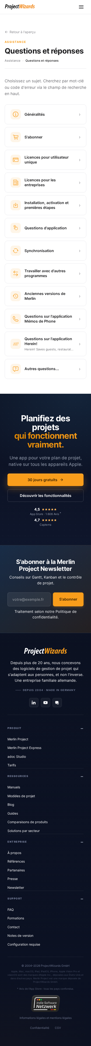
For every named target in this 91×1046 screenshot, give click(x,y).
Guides (12, 813)
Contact (13, 927)
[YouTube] (45, 702)
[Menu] (81, 7)
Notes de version (20, 935)
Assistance (13, 60)
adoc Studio (16, 756)
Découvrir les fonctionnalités (45, 495)
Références (16, 861)
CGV (58, 1028)
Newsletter (15, 887)
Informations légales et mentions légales (46, 1018)
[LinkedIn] (33, 702)
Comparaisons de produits (27, 822)
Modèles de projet (21, 796)
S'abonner (68, 599)
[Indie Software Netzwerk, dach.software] (45, 1003)
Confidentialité (39, 1028)
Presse (12, 879)
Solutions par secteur (23, 831)
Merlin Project (17, 739)
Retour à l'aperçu (22, 32)
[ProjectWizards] (45, 651)
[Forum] (57, 702)
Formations (15, 918)
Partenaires (16, 870)
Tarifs (11, 765)
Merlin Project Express (24, 748)
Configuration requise (23, 944)
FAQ (10, 910)
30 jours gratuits (42, 479)
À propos (14, 853)
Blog (10, 804)
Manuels (13, 787)
